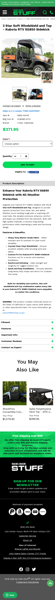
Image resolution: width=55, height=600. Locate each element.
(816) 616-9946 (27, 527)
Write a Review (33, 106)
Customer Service (27, 536)
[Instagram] (27, 569)
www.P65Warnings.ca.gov (14, 313)
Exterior (21, 19)
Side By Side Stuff (20, 579)
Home (3, 19)
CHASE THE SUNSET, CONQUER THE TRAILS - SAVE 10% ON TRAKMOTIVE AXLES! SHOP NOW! (27, 3)
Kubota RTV (11, 19)
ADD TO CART (27, 165)
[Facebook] (21, 569)
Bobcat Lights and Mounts (27, 549)
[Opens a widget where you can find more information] (10, 595)
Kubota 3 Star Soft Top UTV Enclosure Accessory (28, 558)
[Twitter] (34, 569)
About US (27, 540)
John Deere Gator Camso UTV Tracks (27, 553)
